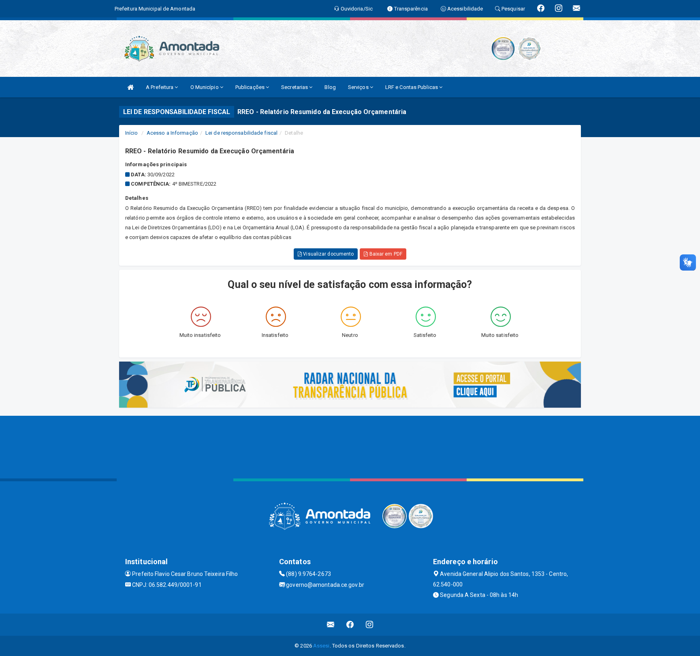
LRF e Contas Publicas (412, 87)
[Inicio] (130, 87)
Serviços (359, 87)
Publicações (250, 87)
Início (131, 133)
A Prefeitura (160, 87)
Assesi (321, 646)
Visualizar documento (328, 254)
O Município (205, 87)
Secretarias (295, 87)
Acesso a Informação (172, 133)
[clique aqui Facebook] (350, 625)
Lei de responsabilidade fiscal (241, 133)
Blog (329, 87)
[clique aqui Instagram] (370, 625)
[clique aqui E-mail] (331, 625)
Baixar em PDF (385, 254)
